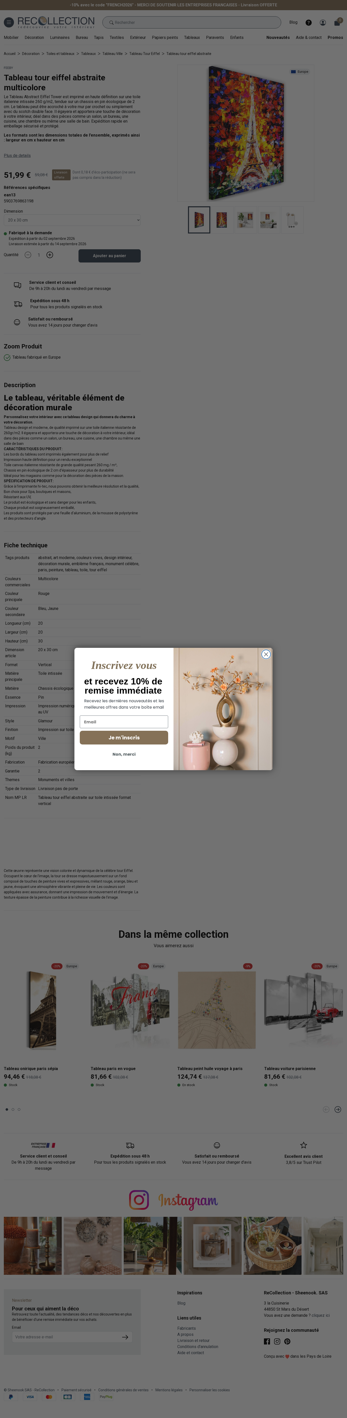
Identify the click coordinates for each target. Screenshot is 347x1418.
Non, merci (124, 754)
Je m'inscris (124, 737)
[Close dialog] (266, 654)
